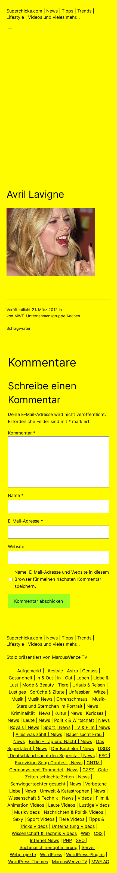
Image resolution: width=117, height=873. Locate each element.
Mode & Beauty (38, 685)
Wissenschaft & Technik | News (40, 798)
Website (16, 546)
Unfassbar (79, 692)
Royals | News (24, 727)
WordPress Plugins (85, 854)
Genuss (89, 670)
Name (15, 495)
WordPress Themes (28, 861)
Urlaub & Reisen (88, 685)
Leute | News (36, 720)
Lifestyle (54, 670)
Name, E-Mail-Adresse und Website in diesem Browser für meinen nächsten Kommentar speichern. (61, 579)
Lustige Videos (94, 805)
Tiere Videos (71, 819)
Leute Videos (61, 805)
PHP (67, 840)
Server (88, 847)
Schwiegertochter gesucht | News (45, 784)
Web (85, 833)
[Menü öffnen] (10, 30)
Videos (85, 798)
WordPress (51, 854)
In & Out (44, 678)
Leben (82, 678)
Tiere (63, 685)
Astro (72, 670)
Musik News (39, 699)
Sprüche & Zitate (47, 692)
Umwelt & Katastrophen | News (72, 791)
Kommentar (21, 433)
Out (68, 678)
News (92, 706)
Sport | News (56, 727)
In (59, 678)
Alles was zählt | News (39, 734)
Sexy (18, 819)
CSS (98, 833)
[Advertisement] (58, 119)
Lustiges (17, 692)
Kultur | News (68, 713)
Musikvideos (27, 812)
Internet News (44, 840)
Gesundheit (20, 678)
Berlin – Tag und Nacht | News (60, 741)
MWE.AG (100, 861)
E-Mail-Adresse (25, 521)
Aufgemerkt (29, 670)
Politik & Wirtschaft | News (82, 720)
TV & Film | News (92, 727)
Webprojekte (23, 854)
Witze (100, 692)
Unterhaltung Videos (73, 826)
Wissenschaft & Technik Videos (44, 833)
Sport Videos (40, 819)
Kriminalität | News (30, 713)
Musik (17, 699)
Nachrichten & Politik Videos (73, 812)
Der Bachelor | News (72, 748)
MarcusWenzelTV (69, 657)
